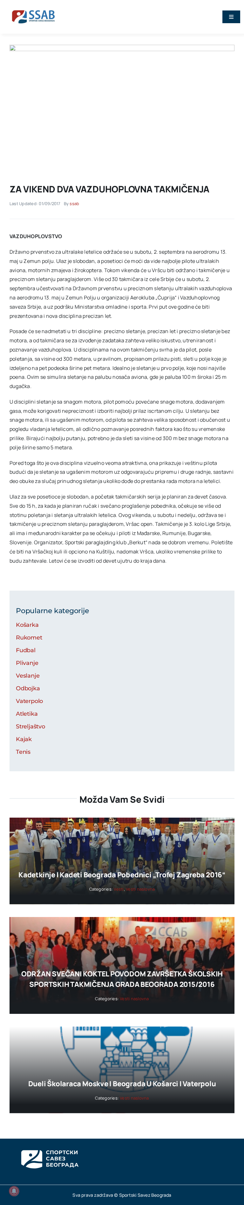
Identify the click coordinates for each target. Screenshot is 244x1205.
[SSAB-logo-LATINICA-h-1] (33, 8)
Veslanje (28, 675)
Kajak (24, 739)
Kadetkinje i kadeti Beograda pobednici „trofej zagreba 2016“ (122, 875)
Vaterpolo (29, 701)
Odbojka (28, 688)
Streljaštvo (30, 726)
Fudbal (26, 650)
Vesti (119, 889)
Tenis (23, 751)
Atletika (27, 713)
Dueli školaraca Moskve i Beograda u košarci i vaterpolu (122, 1083)
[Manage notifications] (14, 1191)
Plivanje (27, 662)
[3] (122, 47)
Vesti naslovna (140, 889)
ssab (74, 203)
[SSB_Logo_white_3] (49, 1144)
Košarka (27, 624)
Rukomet (29, 637)
